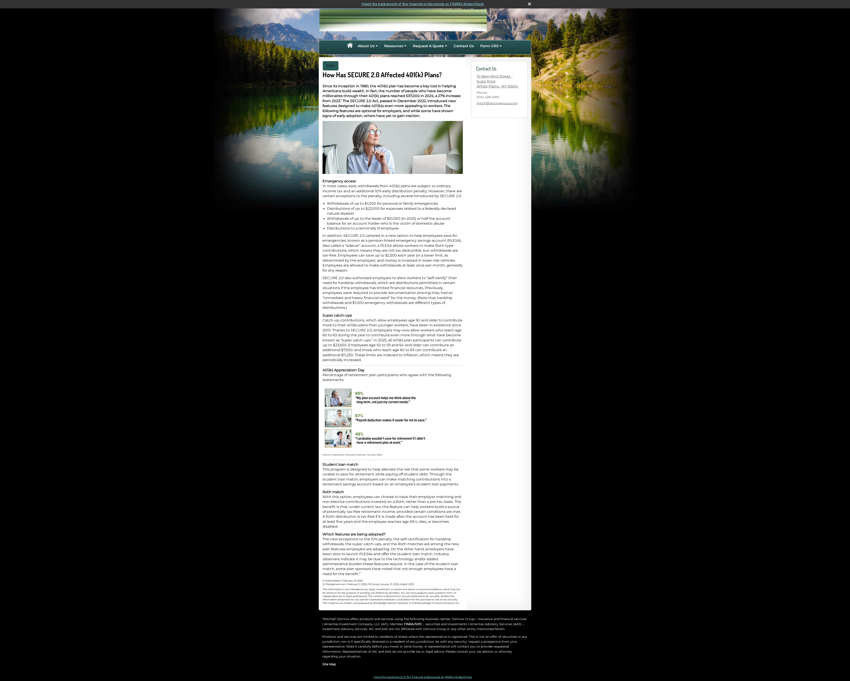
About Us (366, 46)
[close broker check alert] (529, 4)
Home (349, 46)
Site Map (329, 664)
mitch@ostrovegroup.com (497, 103)
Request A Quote (428, 46)
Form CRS (489, 46)
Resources (393, 46)
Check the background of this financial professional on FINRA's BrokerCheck (422, 4)
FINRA (409, 624)
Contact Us (464, 46)
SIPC (418, 624)
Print (330, 66)
